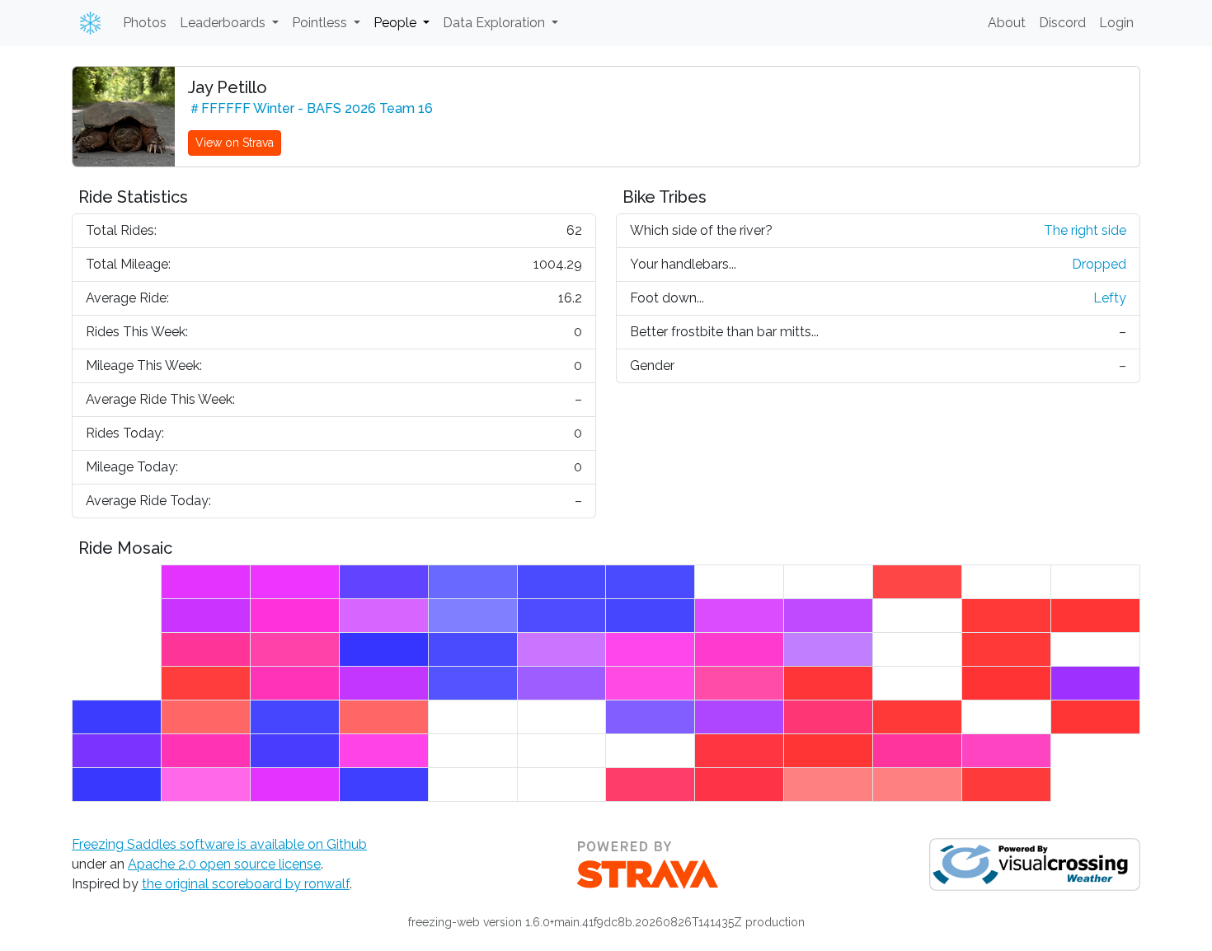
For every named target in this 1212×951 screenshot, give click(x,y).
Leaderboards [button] (224, 22)
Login (1116, 22)
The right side (1085, 230)
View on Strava (234, 142)
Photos (145, 22)
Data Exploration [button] (495, 22)
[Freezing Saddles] (87, 23)
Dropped (1099, 264)
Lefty (1109, 298)
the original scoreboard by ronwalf (246, 884)
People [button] (396, 22)
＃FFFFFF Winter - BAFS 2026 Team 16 (310, 108)
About (1007, 22)
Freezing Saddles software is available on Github (219, 844)
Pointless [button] (321, 22)
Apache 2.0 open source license (224, 864)
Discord (1062, 22)
